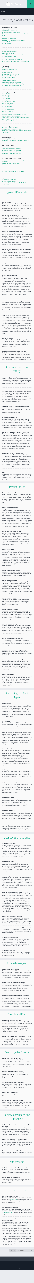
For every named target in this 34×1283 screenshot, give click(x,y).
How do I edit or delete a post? (9, 69)
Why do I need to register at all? (9, 30)
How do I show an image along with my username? (14, 58)
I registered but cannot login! (9, 38)
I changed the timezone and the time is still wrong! (14, 55)
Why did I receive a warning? (9, 80)
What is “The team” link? (8, 121)
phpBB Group (13, 1199)
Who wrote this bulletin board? (9, 179)
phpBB (13, 1267)
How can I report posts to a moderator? (11, 82)
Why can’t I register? (7, 43)
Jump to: (13, 1250)
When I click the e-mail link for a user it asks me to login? (15, 61)
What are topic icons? (7, 106)
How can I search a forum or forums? (11, 147)
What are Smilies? (6, 97)
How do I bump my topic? (8, 87)
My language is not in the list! (9, 56)
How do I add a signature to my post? (11, 71)
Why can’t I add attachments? (9, 79)
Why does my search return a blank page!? (12, 150)
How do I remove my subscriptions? (10, 165)
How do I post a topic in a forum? (10, 68)
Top (32, 360)
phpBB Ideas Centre (8, 1212)
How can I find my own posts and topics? (12, 153)
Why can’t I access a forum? (8, 77)
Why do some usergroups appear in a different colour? (15, 117)
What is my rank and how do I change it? (12, 59)
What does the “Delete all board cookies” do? (13, 45)
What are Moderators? (7, 111)
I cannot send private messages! (9, 127)
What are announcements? (8, 101)
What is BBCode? (6, 93)
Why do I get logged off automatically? (11, 32)
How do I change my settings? (9, 51)
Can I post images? (6, 98)
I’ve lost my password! (7, 37)
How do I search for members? (9, 152)
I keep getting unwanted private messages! (12, 129)
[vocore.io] (13, 4)
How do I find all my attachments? (10, 173)
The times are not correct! (8, 53)
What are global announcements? (10, 100)
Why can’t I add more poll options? (10, 74)
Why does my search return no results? (11, 148)
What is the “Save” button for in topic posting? (13, 84)
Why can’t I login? (6, 29)
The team (4, 1259)
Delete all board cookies (14, 1259)
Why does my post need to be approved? (12, 85)
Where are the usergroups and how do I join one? (14, 114)
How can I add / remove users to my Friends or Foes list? (15, 140)
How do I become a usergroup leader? (11, 116)
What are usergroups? (7, 113)
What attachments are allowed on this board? (13, 171)
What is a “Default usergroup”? (9, 119)
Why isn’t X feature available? (9, 181)
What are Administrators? (8, 109)
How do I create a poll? (7, 72)
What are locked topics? (7, 105)
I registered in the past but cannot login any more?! (14, 40)
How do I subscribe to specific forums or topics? (13, 163)
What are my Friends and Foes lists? (10, 139)
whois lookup (24, 1227)
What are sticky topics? (7, 103)
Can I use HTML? (6, 95)
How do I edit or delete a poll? (9, 76)
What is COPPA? (6, 42)
